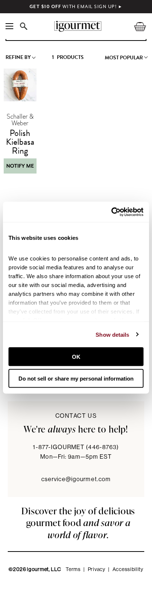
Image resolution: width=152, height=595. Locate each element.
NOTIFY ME (20, 166)
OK (76, 357)
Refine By (18, 57)
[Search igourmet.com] (25, 26)
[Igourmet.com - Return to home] (77, 26)
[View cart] (135, 26)
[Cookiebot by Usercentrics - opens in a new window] (111, 212)
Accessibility (128, 569)
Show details (112, 334)
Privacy (97, 569)
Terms (73, 569)
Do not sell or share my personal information (76, 378)
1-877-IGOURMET (76, 447)
